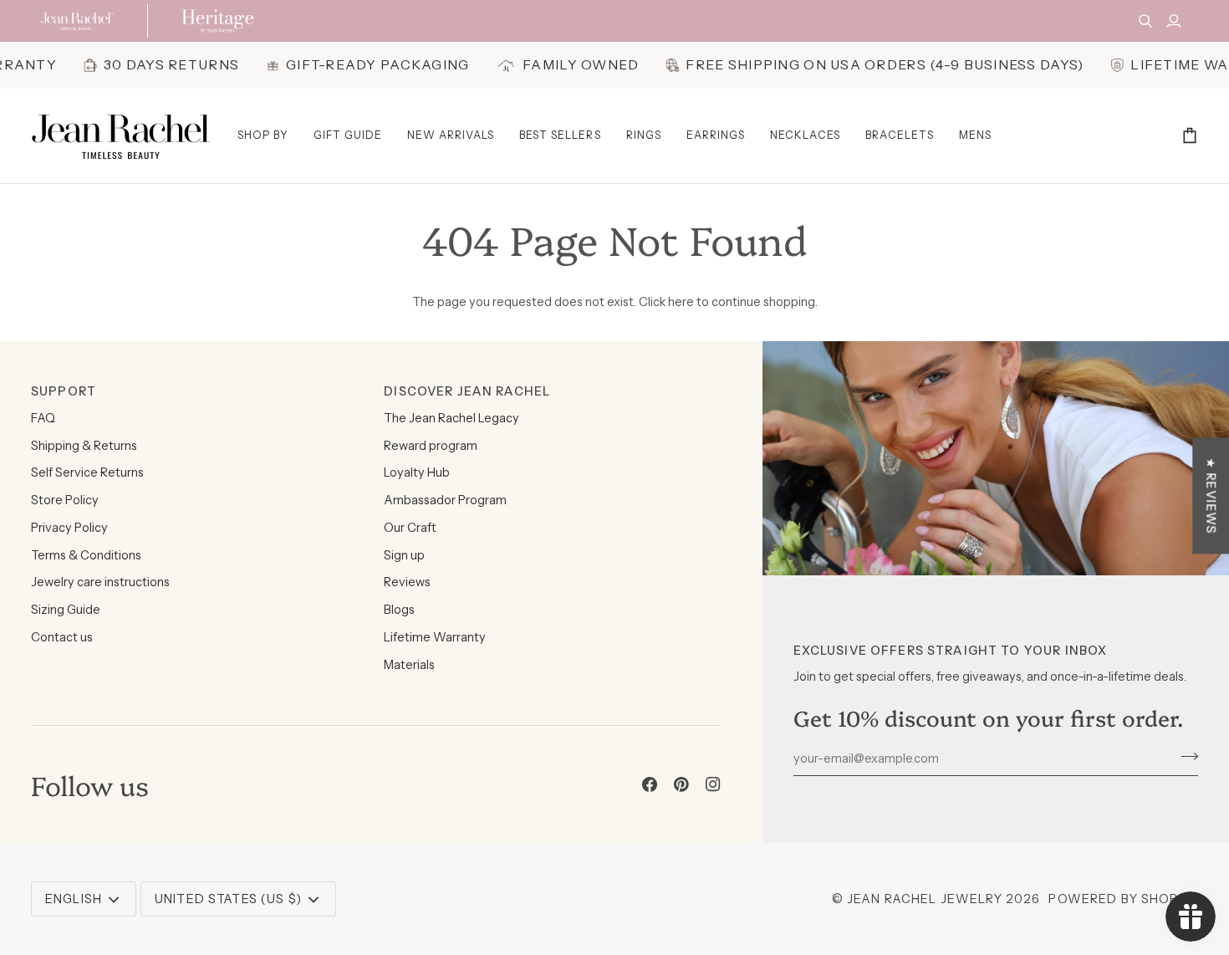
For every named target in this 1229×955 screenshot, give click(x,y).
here (681, 301)
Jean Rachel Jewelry (924, 898)
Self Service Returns (87, 472)
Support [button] (63, 391)
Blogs (399, 609)
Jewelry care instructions (100, 582)
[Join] (1184, 756)
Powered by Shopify (1123, 898)
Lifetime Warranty (435, 637)
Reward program (430, 445)
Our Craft (410, 527)
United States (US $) (228, 898)
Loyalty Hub (417, 472)
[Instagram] (713, 784)
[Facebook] (649, 784)
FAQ (43, 418)
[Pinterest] (681, 784)
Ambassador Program (445, 500)
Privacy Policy (69, 527)
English (73, 898)
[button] (263, 136)
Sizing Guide (65, 609)
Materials (409, 664)
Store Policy (65, 500)
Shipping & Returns (84, 445)
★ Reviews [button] (1210, 495)
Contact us (62, 637)
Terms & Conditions (86, 555)
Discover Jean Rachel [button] (467, 391)
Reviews (407, 582)
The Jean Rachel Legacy (451, 418)
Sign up (404, 555)
